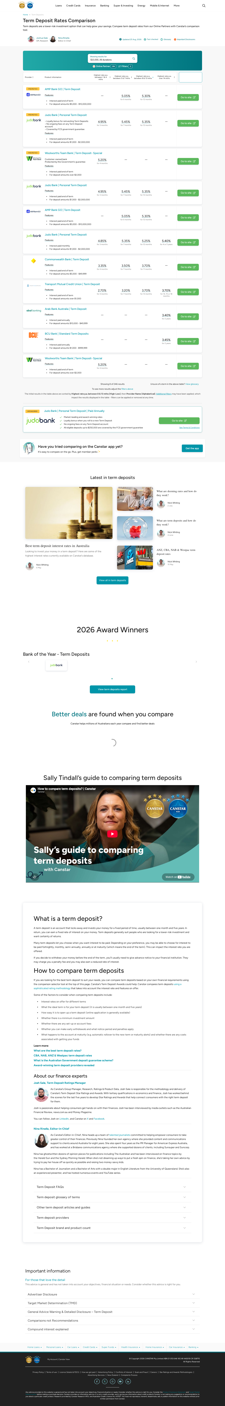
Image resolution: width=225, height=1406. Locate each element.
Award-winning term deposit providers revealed (64, 1065)
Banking (193, 1347)
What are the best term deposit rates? (57, 1050)
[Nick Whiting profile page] (30, 566)
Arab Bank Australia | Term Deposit (66, 309)
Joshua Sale (42, 38)
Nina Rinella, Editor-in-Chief (51, 1128)
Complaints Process (129, 1375)
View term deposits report (112, 689)
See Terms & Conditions (189, 428)
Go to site (186, 97)
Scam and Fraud (141, 1372)
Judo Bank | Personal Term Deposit (66, 115)
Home (25, 15)
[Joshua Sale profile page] (31, 41)
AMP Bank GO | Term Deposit (62, 89)
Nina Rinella (63, 38)
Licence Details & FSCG (69, 1372)
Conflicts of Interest (124, 1372)
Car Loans (72, 1347)
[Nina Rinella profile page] (52, 41)
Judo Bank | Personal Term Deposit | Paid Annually (74, 411)
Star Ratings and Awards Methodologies (175, 1372)
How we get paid (89, 1372)
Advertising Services (96, 1375)
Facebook (99, 1118)
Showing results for (98, 57)
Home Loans (33, 1347)
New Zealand (112, 1375)
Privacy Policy (38, 1372)
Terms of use (51, 1372)
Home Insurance (154, 1347)
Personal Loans (54, 1347)
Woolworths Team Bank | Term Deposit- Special (73, 153)
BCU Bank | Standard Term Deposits (66, 333)
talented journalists (119, 1134)
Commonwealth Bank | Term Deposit (67, 259)
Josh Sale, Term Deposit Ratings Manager (60, 1083)
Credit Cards (89, 1347)
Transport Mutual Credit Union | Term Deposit (72, 284)
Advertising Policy (105, 1372)
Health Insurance (130, 1347)
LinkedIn (64, 1118)
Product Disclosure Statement (174, 1392)
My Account (52, 1359)
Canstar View (64, 1359)
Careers (153, 1372)
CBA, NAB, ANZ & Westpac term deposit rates (63, 1055)
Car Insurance (176, 1347)
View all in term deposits (112, 580)
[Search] (204, 5)
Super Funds (108, 1347)
